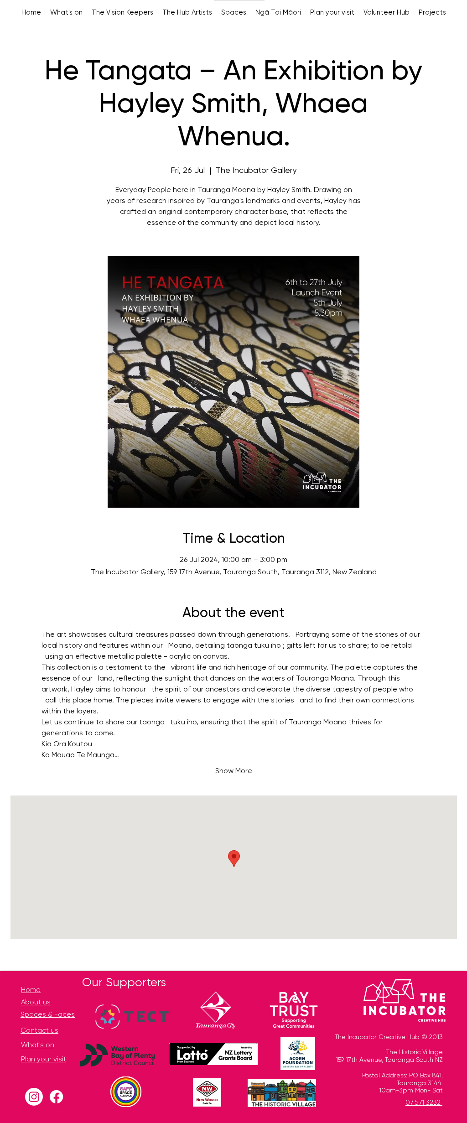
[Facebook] (56, 1097)
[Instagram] (34, 1097)
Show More (233, 771)
